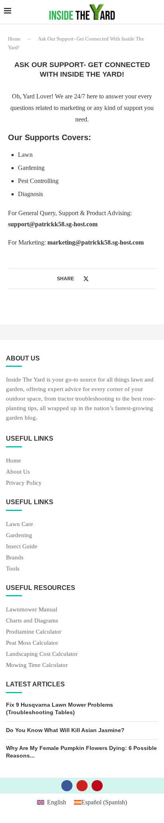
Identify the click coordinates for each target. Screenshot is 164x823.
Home (14, 39)
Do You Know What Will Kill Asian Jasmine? (65, 730)
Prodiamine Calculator (33, 632)
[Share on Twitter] (86, 278)
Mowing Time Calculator (37, 665)
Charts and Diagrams (32, 621)
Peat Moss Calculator (32, 643)
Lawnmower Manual (31, 610)
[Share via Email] (102, 278)
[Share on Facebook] (78, 278)
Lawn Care (19, 524)
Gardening (19, 535)
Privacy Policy (24, 483)
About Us (18, 472)
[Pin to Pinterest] (94, 278)
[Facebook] (66, 785)
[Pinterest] (97, 785)
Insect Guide (21, 546)
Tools (13, 569)
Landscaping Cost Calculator (42, 654)
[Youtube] (82, 785)
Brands (14, 558)
